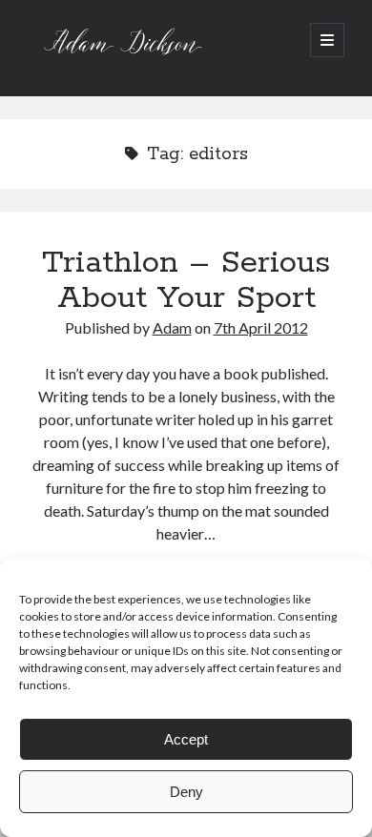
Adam (172, 327)
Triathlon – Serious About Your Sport (186, 280)
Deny (186, 792)
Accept (186, 739)
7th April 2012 (261, 327)
